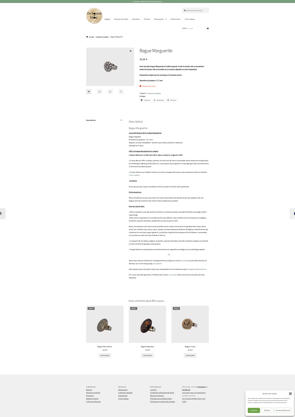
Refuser (267, 410)
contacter (172, 275)
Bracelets (136, 19)
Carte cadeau (190, 19)
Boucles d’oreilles (121, 19)
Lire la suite (105, 355)
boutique (184, 260)
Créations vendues (102, 37)
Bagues (107, 19)
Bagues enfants (92, 398)
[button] (290, 394)
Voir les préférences (283, 410)
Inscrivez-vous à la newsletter (194, 392)
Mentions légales (157, 395)
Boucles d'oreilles (93, 392)
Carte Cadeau (123, 398)
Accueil (91, 37)
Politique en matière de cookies (162, 401)
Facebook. (202, 269)
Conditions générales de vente (162, 392)
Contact (153, 390)
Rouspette (157, 263)
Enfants (147, 19)
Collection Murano (93, 401)
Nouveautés (159, 19)
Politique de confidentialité (161, 398)
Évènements (176, 19)
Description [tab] (91, 120)
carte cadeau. (134, 175)
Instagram (191, 269)
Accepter (254, 410)
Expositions (123, 395)
